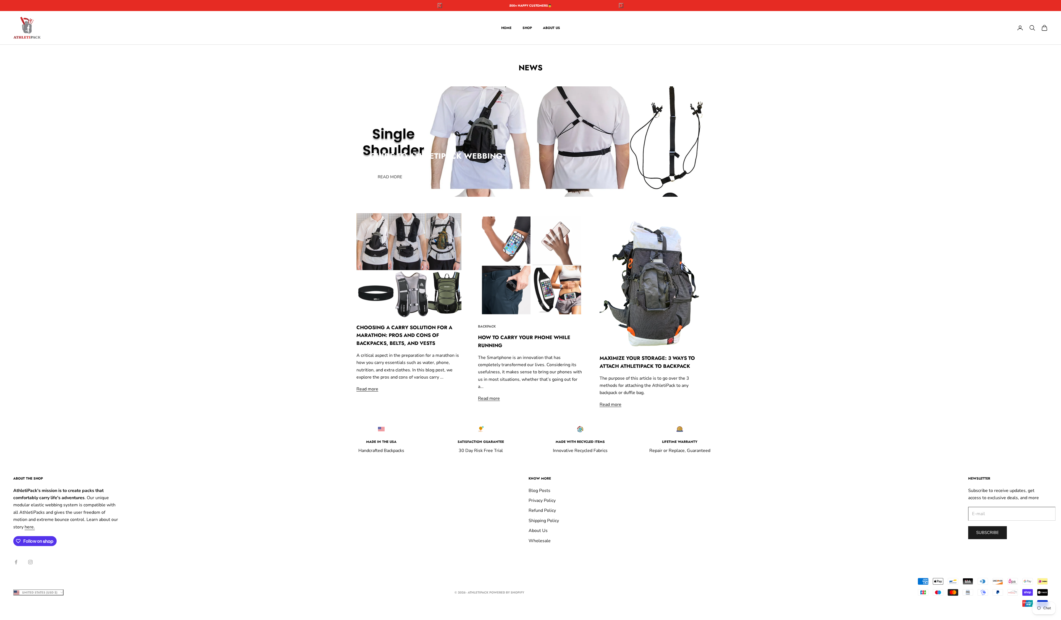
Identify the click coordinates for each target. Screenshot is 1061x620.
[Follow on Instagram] (30, 562)
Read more (390, 177)
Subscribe (987, 532)
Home (506, 27)
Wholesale (540, 541)
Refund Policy (542, 510)
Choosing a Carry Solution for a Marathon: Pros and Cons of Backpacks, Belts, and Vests (404, 335)
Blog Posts (539, 491)
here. (30, 527)
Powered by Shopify (506, 592)
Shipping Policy (544, 521)
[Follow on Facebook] (16, 562)
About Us (551, 27)
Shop (527, 27)
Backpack (487, 326)
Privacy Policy (542, 500)
